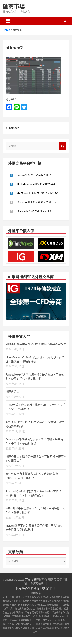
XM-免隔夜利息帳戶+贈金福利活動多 (38, 193)
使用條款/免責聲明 (27, 588)
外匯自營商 (12, 391)
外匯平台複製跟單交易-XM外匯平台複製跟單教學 (36, 344)
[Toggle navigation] (7, 21)
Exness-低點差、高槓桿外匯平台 (35, 174)
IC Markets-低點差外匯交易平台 (34, 210)
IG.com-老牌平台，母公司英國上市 (36, 202)
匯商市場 (14, 6)
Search (62, 146)
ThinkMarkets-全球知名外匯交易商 (36, 184)
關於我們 (46, 588)
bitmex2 (14, 128)
